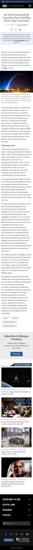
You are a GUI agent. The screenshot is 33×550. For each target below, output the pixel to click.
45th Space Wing (22, 24)
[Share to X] (16, 30)
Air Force (14, 318)
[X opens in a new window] (6, 534)
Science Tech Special (9, 326)
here (5, 68)
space (5, 318)
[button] (30, 6)
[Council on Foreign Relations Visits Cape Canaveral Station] (16, 411)
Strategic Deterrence (9, 322)
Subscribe (16, 354)
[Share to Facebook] (12, 30)
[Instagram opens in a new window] (16, 534)
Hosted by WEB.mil (17, 548)
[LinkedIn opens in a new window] (22, 534)
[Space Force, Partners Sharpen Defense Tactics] (16, 441)
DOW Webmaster (19, 40)
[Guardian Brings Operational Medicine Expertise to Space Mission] (16, 472)
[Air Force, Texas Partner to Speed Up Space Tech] (16, 381)
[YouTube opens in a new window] (27, 534)
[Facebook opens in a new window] (11, 534)
